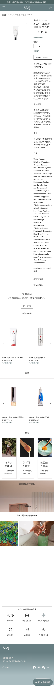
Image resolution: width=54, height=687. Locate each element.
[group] (27, 343)
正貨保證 (27, 635)
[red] (48, 667)
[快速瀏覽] (13, 336)
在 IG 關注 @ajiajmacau (27, 516)
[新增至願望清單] (26, 22)
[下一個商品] (50, 343)
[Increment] (43, 46)
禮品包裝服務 (27, 621)
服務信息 (9, 661)
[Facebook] (34, 667)
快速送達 (10, 621)
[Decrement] (35, 46)
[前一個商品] (3, 343)
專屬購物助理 (43, 635)
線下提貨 (10, 635)
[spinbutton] (39, 46)
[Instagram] (39, 667)
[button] (4, 8)
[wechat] (44, 667)
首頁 (4, 14)
